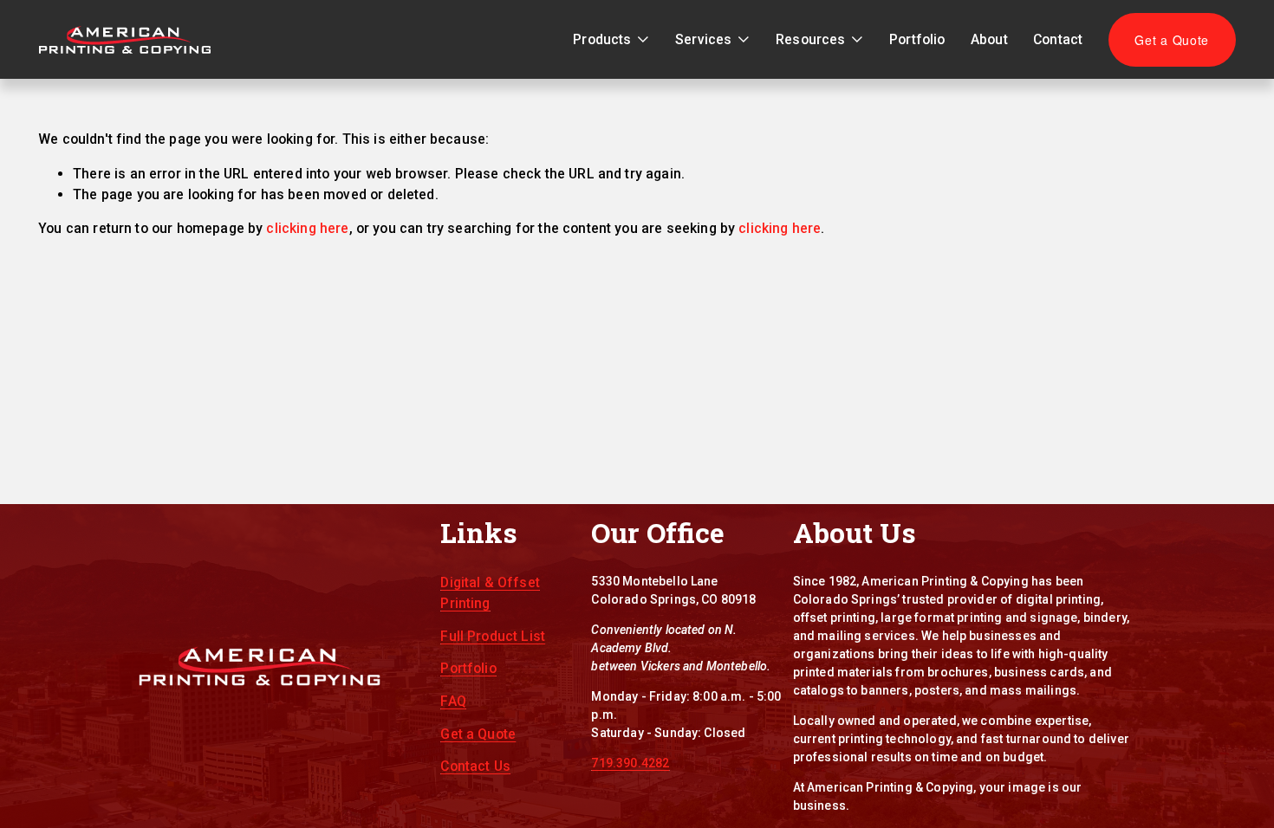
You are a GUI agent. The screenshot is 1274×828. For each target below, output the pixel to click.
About (989, 39)
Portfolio (917, 39)
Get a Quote (1171, 40)
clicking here (307, 228)
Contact (1057, 39)
